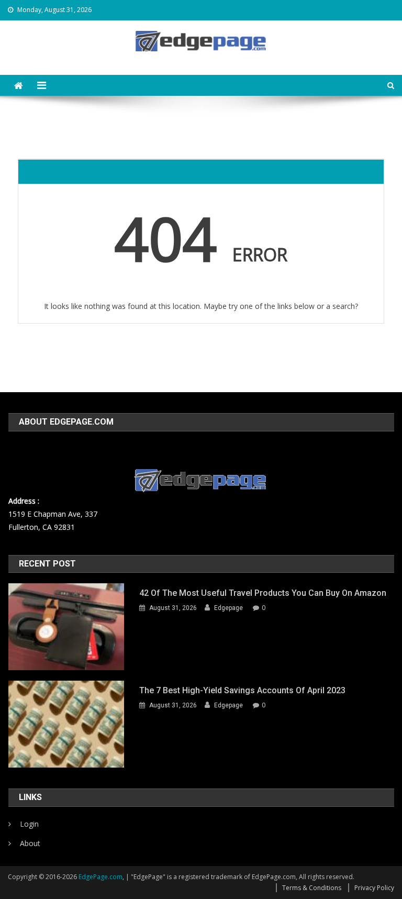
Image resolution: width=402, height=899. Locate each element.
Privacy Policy (374, 887)
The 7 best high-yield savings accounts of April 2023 (242, 690)
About (30, 843)
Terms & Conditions (311, 887)
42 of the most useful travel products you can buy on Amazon (262, 593)
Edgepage (228, 608)
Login (29, 824)
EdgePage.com (100, 876)
